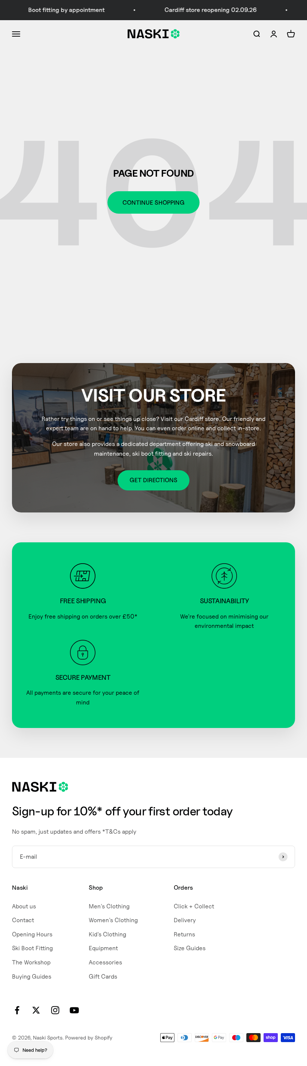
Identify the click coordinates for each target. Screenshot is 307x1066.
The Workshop (31, 962)
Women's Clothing (113, 920)
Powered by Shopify (88, 1037)
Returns (184, 934)
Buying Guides (31, 976)
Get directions (153, 480)
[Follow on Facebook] (17, 1010)
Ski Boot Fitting (32, 948)
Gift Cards (103, 976)
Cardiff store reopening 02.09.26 (202, 9)
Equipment (103, 948)
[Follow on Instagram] (55, 1010)
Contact (23, 920)
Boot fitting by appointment (58, 9)
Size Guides (190, 948)
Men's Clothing (109, 906)
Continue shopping (153, 202)
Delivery (185, 920)
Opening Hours (32, 934)
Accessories (105, 962)
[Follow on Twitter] (36, 1010)
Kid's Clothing (107, 934)
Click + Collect (194, 906)
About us (24, 906)
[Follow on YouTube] (74, 1010)
